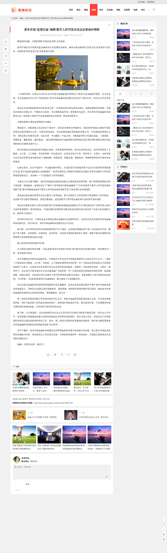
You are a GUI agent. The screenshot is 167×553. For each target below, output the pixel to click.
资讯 (71, 10)
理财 (118, 10)
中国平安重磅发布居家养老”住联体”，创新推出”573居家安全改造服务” (99, 448)
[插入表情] (106, 477)
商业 (78, 10)
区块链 (110, 10)
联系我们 (151, 2)
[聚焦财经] (21, 12)
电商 (135, 10)
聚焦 (86, 10)
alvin (20, 399)
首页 (15, 18)
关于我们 (141, 2)
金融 (94, 10)
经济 (101, 10)
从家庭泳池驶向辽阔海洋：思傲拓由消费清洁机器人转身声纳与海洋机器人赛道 (143, 81)
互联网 (127, 10)
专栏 (143, 10)
